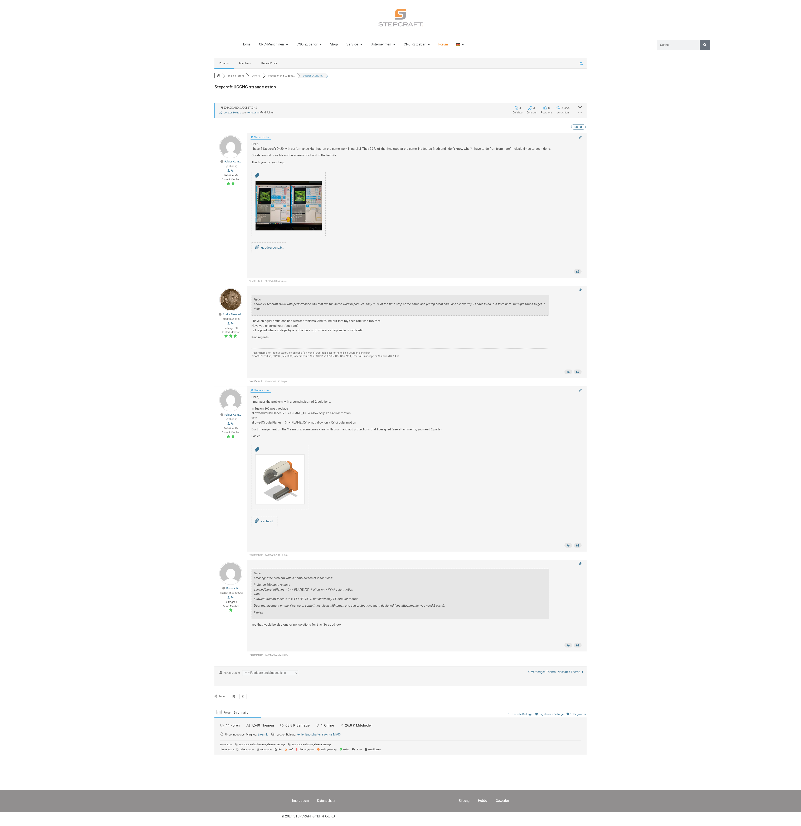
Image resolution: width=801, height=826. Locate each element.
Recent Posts (269, 63)
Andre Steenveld (233, 314)
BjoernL (263, 734)
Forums (224, 63)
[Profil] (228, 170)
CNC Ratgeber (415, 44)
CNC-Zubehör (307, 44)
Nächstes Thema (570, 672)
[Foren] (218, 75)
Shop (334, 44)
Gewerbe (502, 801)
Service (352, 44)
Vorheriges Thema (543, 672)
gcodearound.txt (271, 247)
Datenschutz (326, 801)
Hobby (482, 801)
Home (246, 44)
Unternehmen (381, 44)
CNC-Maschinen (271, 44)
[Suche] (705, 45)
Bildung (464, 801)
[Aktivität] (232, 170)
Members (245, 63)
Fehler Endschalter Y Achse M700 (319, 734)
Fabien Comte (232, 161)
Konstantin (253, 112)
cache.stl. (267, 521)
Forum (443, 44)
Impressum (300, 801)
